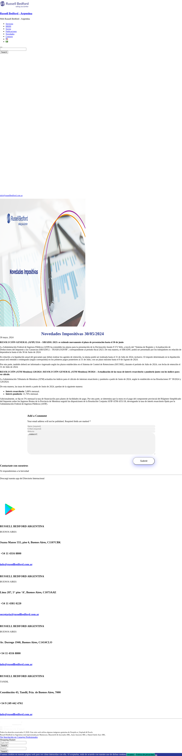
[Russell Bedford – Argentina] (14, 8)
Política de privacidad (145, 754)
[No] (156, 755)
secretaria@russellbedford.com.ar (19, 614)
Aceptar (130, 754)
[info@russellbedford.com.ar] (1, 559)
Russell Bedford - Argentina (16, 13)
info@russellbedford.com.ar (11, 195)
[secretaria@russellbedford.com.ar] (1, 609)
